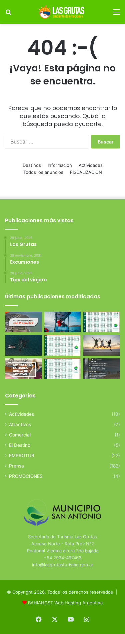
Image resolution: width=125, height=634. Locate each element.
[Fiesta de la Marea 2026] (23, 368)
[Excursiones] (101, 345)
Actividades (91, 165)
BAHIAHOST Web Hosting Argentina (65, 602)
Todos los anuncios (43, 172)
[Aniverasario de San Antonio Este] (101, 368)
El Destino (19, 445)
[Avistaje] (23, 345)
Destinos (32, 165)
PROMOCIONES (26, 476)
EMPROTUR (21, 455)
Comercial (20, 434)
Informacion (60, 165)
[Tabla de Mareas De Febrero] (62, 368)
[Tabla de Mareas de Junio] (101, 322)
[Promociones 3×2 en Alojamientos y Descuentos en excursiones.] (23, 322)
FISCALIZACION (86, 172)
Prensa (16, 465)
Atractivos (20, 424)
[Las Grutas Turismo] (62, 12)
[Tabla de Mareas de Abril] (62, 345)
